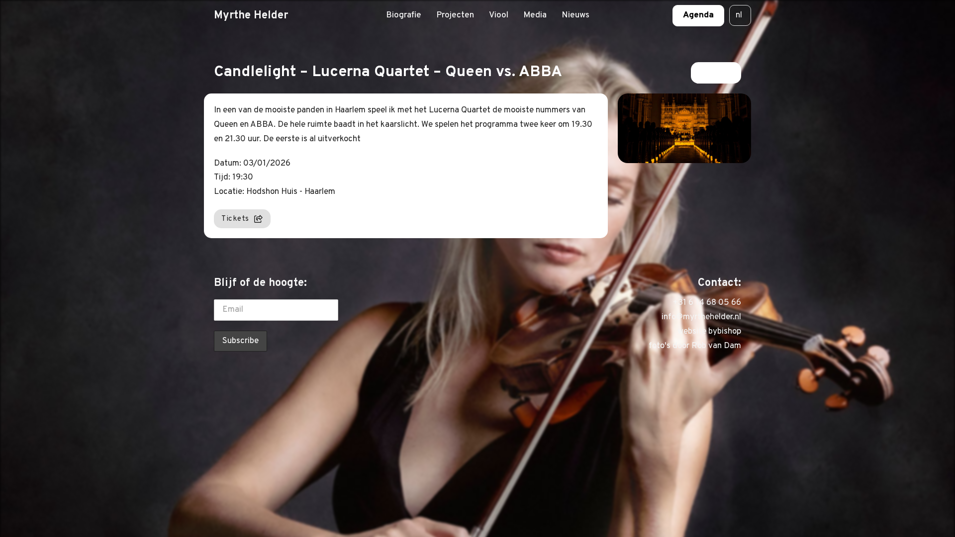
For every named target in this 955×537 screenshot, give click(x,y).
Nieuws (575, 15)
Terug (710, 73)
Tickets (235, 219)
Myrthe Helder (251, 15)
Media (535, 15)
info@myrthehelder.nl (701, 317)
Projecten (455, 15)
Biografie (403, 15)
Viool (498, 15)
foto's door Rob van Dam (695, 346)
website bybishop (709, 331)
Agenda (698, 15)
